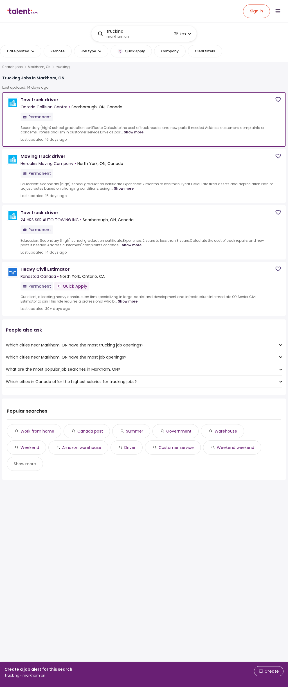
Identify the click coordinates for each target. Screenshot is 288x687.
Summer (134, 431)
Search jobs (12, 67)
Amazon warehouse (81, 447)
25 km (180, 34)
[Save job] (278, 99)
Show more (133, 132)
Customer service (176, 447)
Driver (130, 447)
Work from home (37, 431)
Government (179, 431)
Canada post (90, 431)
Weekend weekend (235, 447)
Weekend (30, 447)
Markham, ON (39, 67)
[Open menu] (277, 11)
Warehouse (226, 431)
